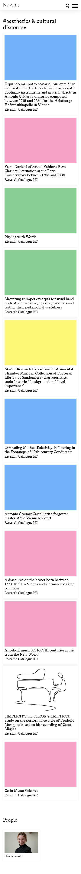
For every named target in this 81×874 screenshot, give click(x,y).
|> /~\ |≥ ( (11, 5)
